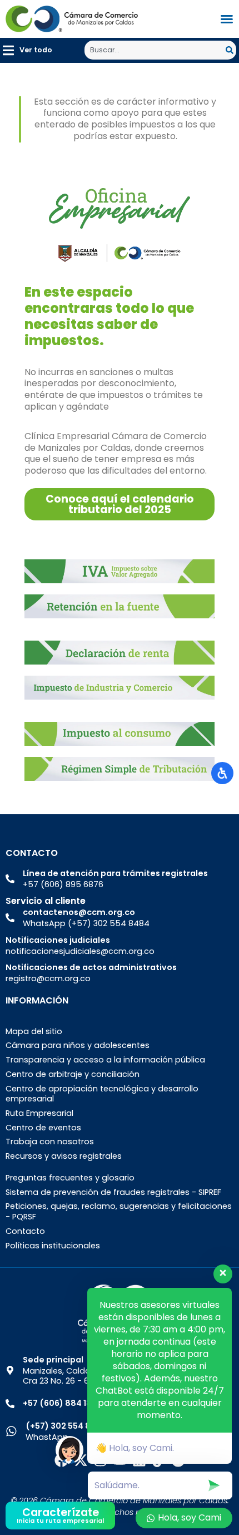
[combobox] (155, 50)
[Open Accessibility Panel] (222, 773)
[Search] (231, 50)
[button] (27, 50)
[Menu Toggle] (226, 19)
